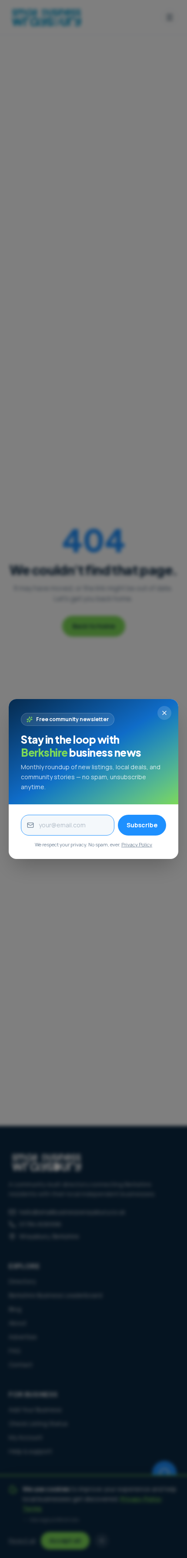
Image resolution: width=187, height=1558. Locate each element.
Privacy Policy (136, 844)
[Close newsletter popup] (164, 713)
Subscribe (142, 825)
